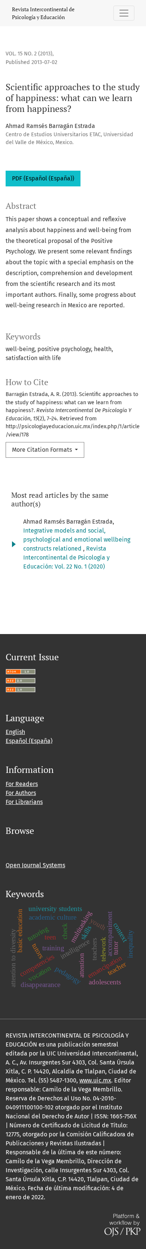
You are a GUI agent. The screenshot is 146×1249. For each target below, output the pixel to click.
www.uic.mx (95, 1080)
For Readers (22, 784)
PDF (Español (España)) (43, 178)
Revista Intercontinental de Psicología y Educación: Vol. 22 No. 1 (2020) (66, 557)
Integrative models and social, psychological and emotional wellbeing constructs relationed (76, 539)
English (15, 731)
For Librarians (24, 801)
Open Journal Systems (35, 865)
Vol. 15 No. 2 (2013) (29, 54)
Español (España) (29, 740)
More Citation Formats (42, 449)
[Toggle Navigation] (123, 13)
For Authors (21, 792)
